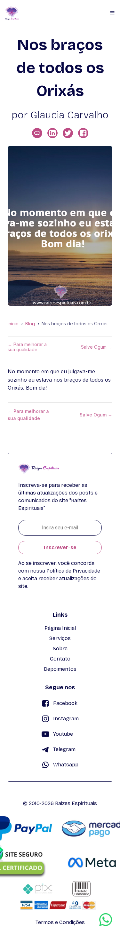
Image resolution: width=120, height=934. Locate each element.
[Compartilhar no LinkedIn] (52, 133)
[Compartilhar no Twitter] (68, 133)
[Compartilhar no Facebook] (83, 133)
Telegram (64, 749)
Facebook (65, 703)
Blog (30, 323)
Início (13, 323)
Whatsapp (65, 765)
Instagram (66, 719)
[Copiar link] (37, 133)
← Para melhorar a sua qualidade (27, 347)
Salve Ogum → (96, 347)
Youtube (63, 734)
